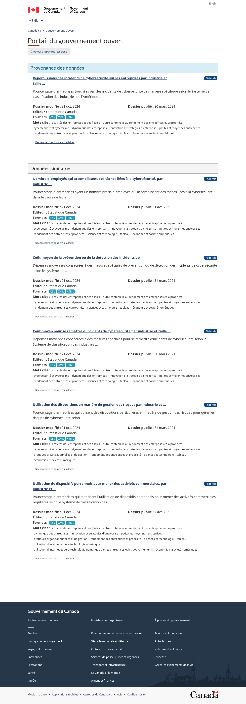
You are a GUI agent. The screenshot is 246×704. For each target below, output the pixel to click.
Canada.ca (34, 30)
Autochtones (163, 641)
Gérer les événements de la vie (174, 665)
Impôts (32, 680)
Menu (37, 20)
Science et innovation (168, 633)
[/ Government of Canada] (58, 10)
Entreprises (35, 657)
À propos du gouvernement (172, 620)
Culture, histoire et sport (106, 649)
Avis (119, 694)
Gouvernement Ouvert (60, 30)
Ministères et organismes (107, 620)
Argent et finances (102, 680)
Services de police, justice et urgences (115, 657)
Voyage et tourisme (40, 649)
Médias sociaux (37, 694)
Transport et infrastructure (108, 665)
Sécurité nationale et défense (109, 641)
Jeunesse (160, 657)
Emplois (33, 633)
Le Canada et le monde (105, 673)
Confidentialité (136, 694)
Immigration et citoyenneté (45, 641)
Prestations (35, 665)
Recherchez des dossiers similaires (54, 142)
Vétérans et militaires (168, 649)
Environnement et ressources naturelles (116, 633)
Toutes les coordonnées (43, 620)
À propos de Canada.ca (97, 694)
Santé (31, 673)
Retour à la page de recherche (50, 51)
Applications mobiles (65, 694)
